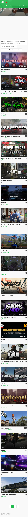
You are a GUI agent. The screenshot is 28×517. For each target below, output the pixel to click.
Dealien (4, 115)
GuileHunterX (5, 407)
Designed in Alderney (6, 513)
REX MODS (5, 204)
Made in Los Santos (5, 514)
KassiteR (4, 274)
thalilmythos (5, 363)
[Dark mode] (24, 6)
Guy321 (4, 496)
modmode (4, 341)
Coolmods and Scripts (7, 429)
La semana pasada (8, 46)
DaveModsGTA (5, 252)
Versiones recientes (11, 50)
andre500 (4, 71)
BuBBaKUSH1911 (6, 452)
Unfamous (4, 226)
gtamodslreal (5, 385)
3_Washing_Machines (7, 93)
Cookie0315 (4, 137)
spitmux (4, 182)
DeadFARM (4, 319)
